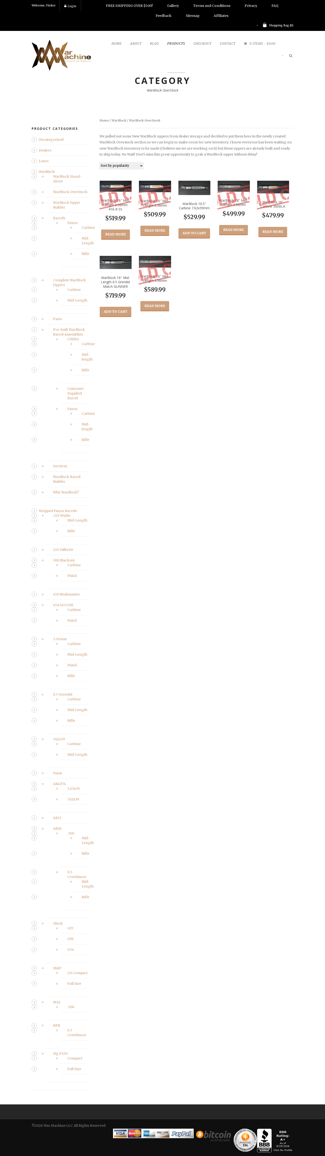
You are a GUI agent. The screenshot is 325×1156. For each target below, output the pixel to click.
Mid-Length (77, 300)
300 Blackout (64, 560)
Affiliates (221, 16)
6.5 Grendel (62, 694)
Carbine (88, 227)
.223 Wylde (61, 515)
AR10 (57, 828)
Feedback (164, 16)
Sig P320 (60, 1053)
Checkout (202, 44)
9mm (57, 773)
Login (72, 6)
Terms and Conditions (211, 6)
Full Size (74, 983)
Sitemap (192, 16)
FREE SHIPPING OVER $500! (129, 6)
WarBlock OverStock (70, 192)
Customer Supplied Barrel (75, 393)
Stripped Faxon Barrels (58, 511)
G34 (70, 949)
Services (60, 466)
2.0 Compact (77, 973)
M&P (57, 968)
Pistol (72, 576)
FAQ (274, 6)
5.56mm (60, 639)
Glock (58, 923)
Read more (115, 234)
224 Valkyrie (63, 549)
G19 (70, 939)
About (136, 44)
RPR (56, 1025)
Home (117, 44)
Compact (74, 1058)
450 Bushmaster (66, 594)
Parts (57, 319)
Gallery (173, 6)
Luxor (44, 161)
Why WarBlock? (66, 492)
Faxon (72, 223)
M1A (56, 1002)
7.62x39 (59, 739)
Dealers (45, 150)
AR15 (57, 818)
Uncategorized (51, 139)
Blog (154, 44)
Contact (228, 44)
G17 (70, 928)
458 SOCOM (63, 605)
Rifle (85, 254)
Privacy (251, 6)
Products (176, 44)
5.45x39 (73, 788)
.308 (70, 833)
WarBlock (119, 120)
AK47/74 (59, 784)
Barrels (59, 218)
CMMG (73, 339)
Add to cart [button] (194, 233)
